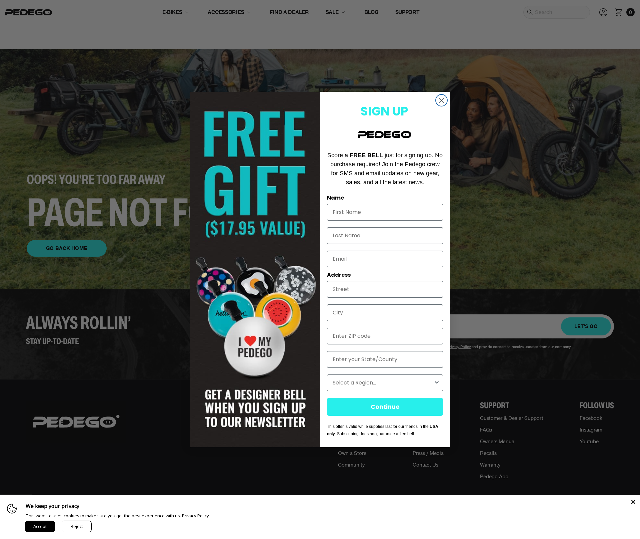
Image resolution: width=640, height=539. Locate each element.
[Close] (633, 502)
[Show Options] (436, 383)
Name (335, 198)
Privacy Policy (195, 516)
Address (339, 275)
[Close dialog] (441, 100)
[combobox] (383, 383)
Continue (385, 406)
